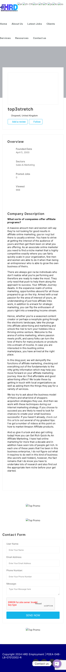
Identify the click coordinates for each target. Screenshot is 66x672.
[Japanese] (50, 3)
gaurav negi (43, 234)
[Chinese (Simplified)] (28, 3)
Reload (38, 603)
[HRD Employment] (10, 7)
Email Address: (14, 557)
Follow (37, 121)
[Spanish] (61, 3)
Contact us (39, 38)
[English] (36, 3)
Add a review (19, 121)
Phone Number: (14, 570)
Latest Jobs (34, 23)
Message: (11, 583)
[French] (45, 3)
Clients (50, 23)
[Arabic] (20, 3)
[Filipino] (41, 3)
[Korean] (55, 3)
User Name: (12, 543)
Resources (22, 38)
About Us (17, 23)
